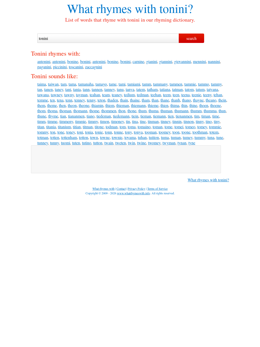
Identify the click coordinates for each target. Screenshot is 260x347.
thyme (53, 116)
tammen (176, 84)
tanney (109, 89)
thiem (109, 105)
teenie (196, 94)
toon (176, 132)
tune (219, 137)
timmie (80, 121)
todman (112, 126)
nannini (214, 61)
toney (70, 132)
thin (184, 105)
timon (104, 121)
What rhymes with (111, 8)
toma (132, 126)
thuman (166, 110)
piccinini (60, 66)
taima (41, 84)
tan (39, 89)
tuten (76, 142)
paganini (44, 66)
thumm (196, 110)
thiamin (97, 105)
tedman (143, 94)
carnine (138, 61)
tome (168, 126)
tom (123, 126)
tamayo (101, 84)
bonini (85, 61)
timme (52, 121)
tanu (120, 89)
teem (167, 94)
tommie (215, 126)
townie (117, 137)
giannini (165, 61)
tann (86, 89)
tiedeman (103, 116)
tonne (118, 132)
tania (77, 89)
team (106, 94)
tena (60, 100)
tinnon (189, 121)
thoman (65, 110)
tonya (138, 132)
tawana (43, 94)
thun (222, 110)
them (41, 105)
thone (131, 110)
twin (131, 142)
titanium (64, 126)
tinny (200, 121)
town (94, 137)
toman (157, 126)
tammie (190, 84)
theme (52, 105)
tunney (42, 142)
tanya (130, 89)
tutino (86, 142)
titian (77, 126)
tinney (165, 121)
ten (52, 100)
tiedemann (121, 116)
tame (113, 84)
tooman (151, 132)
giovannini (182, 61)
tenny (91, 100)
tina (135, 121)
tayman (82, 94)
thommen (108, 110)
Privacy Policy (136, 188)
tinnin (177, 121)
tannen (97, 89)
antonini (43, 61)
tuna (210, 137)
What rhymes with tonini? (208, 179)
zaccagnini (93, 66)
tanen (48, 89)
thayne (198, 100)
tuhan (142, 137)
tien (171, 116)
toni (80, 132)
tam (64, 84)
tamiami (133, 84)
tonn (108, 132)
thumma (210, 110)
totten (54, 137)
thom (41, 110)
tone (60, 132)
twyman (168, 142)
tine (143, 121)
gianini (151, 61)
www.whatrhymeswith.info (133, 193)
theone (84, 105)
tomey (202, 126)
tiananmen (76, 116)
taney (59, 89)
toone (186, 132)
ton (52, 132)
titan (40, 126)
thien (164, 105)
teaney (117, 94)
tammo (203, 84)
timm (41, 121)
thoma (52, 110)
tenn (69, 100)
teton (101, 100)
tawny (69, 94)
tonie (99, 132)
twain (108, 142)
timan (205, 116)
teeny (207, 94)
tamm (146, 84)
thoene (215, 105)
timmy (93, 121)
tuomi (65, 142)
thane (164, 100)
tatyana (212, 89)
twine (141, 142)
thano (186, 100)
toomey (164, 132)
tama (72, 84)
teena (185, 94)
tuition (154, 137)
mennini (199, 61)
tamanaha (85, 84)
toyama (130, 137)
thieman (122, 105)
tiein (135, 116)
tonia (89, 132)
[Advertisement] (126, 159)
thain (124, 100)
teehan (156, 94)
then (62, 105)
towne (105, 137)
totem (213, 132)
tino (209, 121)
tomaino (144, 126)
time (215, 116)
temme (42, 100)
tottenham (69, 137)
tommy (42, 132)
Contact (121, 188)
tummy (199, 137)
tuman (176, 137)
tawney (56, 94)
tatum (200, 89)
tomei (178, 126)
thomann (80, 110)
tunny (54, 142)
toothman (199, 132)
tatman (177, 89)
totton (83, 137)
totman (42, 137)
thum (142, 110)
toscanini (76, 66)
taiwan (53, 84)
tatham (152, 89)
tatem (140, 89)
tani (68, 89)
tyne (191, 142)
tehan (218, 94)
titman (88, 126)
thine (193, 105)
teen (176, 94)
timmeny (66, 121)
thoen (203, 105)
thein (222, 100)
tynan (181, 142)
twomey (154, 142)
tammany (160, 84)
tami (122, 84)
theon (72, 105)
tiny (217, 121)
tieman (145, 116)
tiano (90, 116)
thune (41, 116)
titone (99, 126)
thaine (135, 100)
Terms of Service (157, 188)
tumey (187, 137)
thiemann (138, 105)
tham (146, 100)
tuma (165, 137)
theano (211, 100)
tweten (120, 142)
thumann (181, 110)
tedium (129, 94)
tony (128, 132)
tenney (79, 100)
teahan (95, 94)
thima (174, 105)
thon (121, 110)
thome (94, 110)
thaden (112, 100)
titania (51, 126)
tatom (189, 89)
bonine (72, 61)
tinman (153, 121)
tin (128, 121)
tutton (97, 142)
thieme (153, 105)
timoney (117, 121)
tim (196, 116)
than (155, 100)
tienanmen (184, 116)
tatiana (165, 89)
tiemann (159, 116)
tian (63, 116)
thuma (153, 110)
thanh (175, 100)
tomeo (190, 126)
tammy (216, 84)
